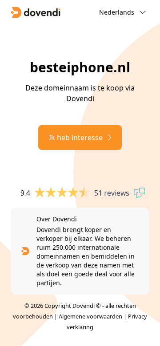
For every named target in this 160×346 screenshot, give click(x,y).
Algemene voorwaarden (90, 316)
